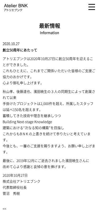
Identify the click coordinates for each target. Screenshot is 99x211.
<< (4, 208)
